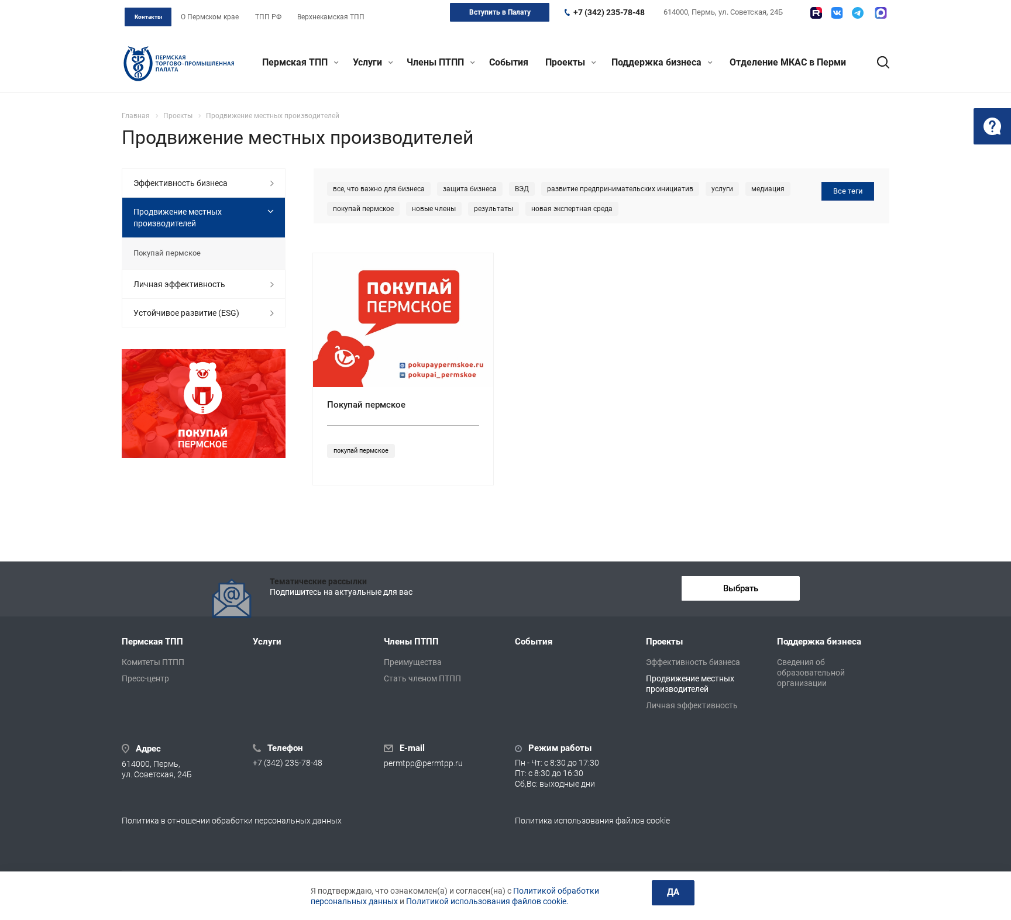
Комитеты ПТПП (153, 662)
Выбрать (740, 588)
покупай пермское (363, 209)
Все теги (848, 191)
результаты (493, 209)
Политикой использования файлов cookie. (487, 901)
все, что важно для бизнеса (379, 189)
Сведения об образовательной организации (811, 672)
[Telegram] (858, 13)
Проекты (566, 62)
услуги (722, 189)
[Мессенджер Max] (880, 13)
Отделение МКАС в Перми (788, 62)
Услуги (368, 62)
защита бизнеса (470, 189)
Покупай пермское (366, 404)
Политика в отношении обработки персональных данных (232, 820)
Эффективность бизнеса (180, 183)
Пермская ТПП (296, 62)
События (508, 62)
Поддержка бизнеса (657, 62)
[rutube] (816, 13)
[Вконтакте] (837, 13)
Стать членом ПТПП (422, 678)
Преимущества (413, 662)
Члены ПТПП (436, 62)
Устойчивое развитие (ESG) (186, 313)
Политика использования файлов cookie (592, 820)
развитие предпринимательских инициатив (620, 189)
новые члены (434, 209)
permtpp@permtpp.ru (423, 764)
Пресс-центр (145, 678)
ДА (673, 892)
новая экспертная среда (572, 209)
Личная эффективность (179, 284)
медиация (768, 189)
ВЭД (522, 189)
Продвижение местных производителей (177, 217)
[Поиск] (877, 63)
